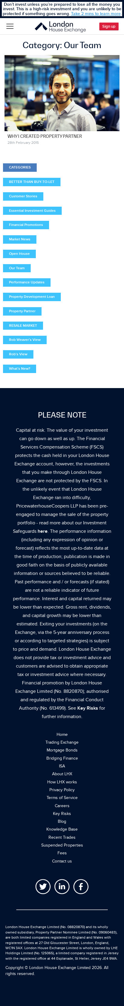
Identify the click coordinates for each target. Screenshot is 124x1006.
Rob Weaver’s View (25, 340)
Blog (62, 821)
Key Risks (87, 708)
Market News (19, 239)
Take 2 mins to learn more (96, 13)
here (43, 531)
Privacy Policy (62, 789)
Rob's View (18, 354)
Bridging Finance (62, 758)
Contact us (62, 861)
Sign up (109, 26)
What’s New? (19, 368)
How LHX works (62, 782)
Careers (62, 805)
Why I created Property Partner (45, 136)
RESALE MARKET (23, 325)
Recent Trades (62, 837)
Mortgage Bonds (62, 750)
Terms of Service (62, 797)
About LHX (62, 773)
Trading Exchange (62, 742)
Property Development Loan (32, 297)
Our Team (17, 268)
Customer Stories (23, 196)
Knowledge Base (62, 829)
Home (62, 734)
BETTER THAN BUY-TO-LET (31, 182)
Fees (62, 853)
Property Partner (22, 311)
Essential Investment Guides (32, 210)
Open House (19, 254)
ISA (62, 766)
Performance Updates (27, 282)
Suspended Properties (62, 845)
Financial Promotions (26, 225)
